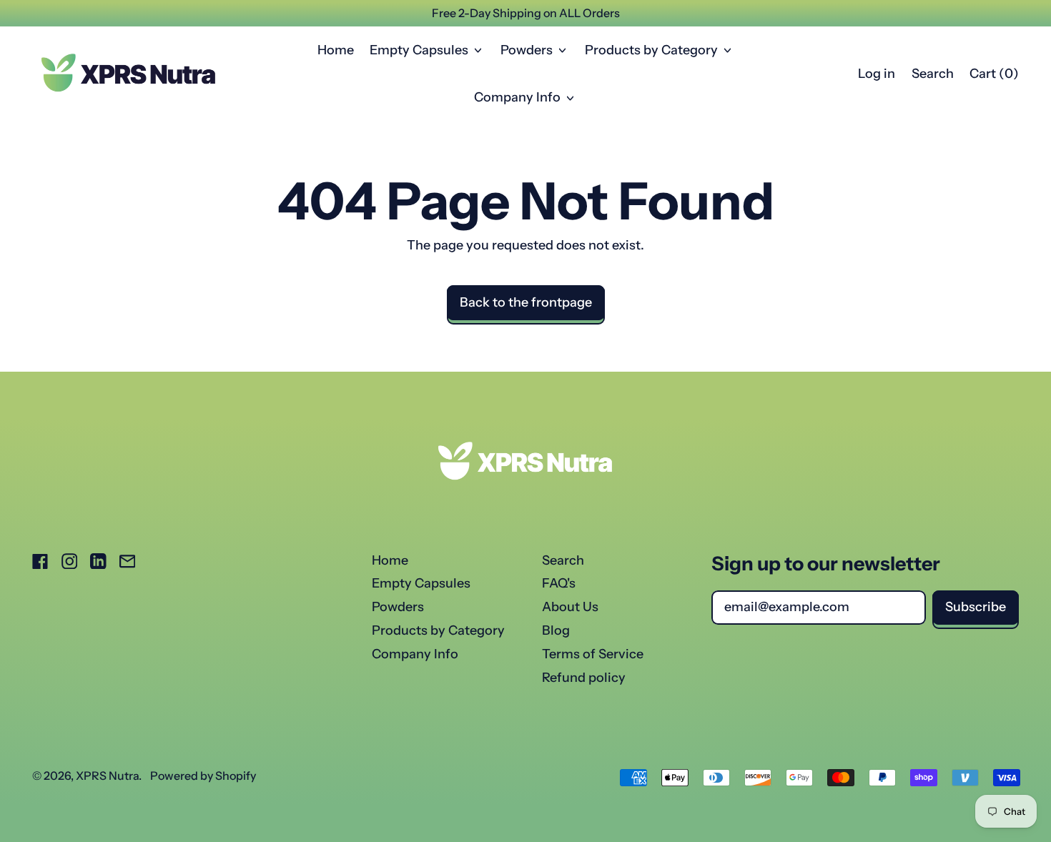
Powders (398, 607)
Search (563, 560)
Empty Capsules (421, 583)
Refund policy (584, 677)
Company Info (415, 654)
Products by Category (438, 630)
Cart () (994, 77)
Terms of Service (592, 654)
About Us (570, 607)
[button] (932, 75)
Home (335, 50)
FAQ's (559, 583)
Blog (556, 630)
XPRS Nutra (107, 775)
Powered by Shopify (203, 775)
